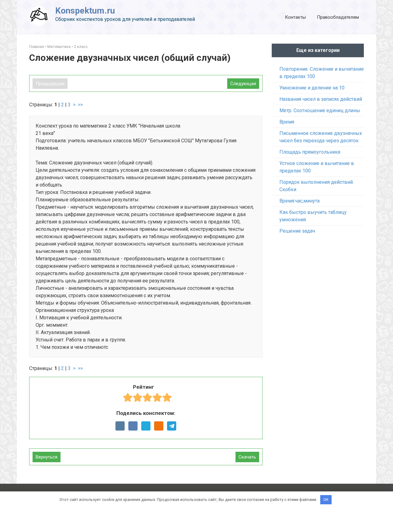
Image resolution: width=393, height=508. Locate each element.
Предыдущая (50, 83)
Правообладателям (338, 17)
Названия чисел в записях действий (320, 99)
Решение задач (297, 231)
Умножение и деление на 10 (311, 88)
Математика (59, 46)
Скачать (247, 457)
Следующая (243, 83)
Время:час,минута (299, 201)
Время (286, 122)
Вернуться (46, 457)
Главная (36, 46)
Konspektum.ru (85, 11)
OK (326, 499)
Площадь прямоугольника (309, 152)
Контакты (295, 17)
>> (80, 105)
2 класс (81, 46)
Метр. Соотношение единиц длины (319, 110)
